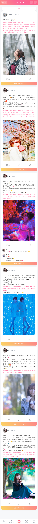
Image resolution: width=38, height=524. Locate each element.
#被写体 (27, 26)
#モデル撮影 (27, 370)
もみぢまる (10, 14)
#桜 (7, 116)
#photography (12, 26)
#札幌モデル (14, 114)
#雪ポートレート (26, 22)
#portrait (5, 26)
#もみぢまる (20, 26)
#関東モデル (22, 114)
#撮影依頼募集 (16, 30)
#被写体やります (26, 30)
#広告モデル (8, 112)
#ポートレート (18, 24)
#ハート (13, 116)
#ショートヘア (23, 116)
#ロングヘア (11, 372)
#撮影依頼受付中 (7, 110)
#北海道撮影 (6, 114)
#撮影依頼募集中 (18, 110)
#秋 (33, 370)
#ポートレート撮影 (29, 24)
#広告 (9, 288)
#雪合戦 (10, 24)
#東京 (30, 452)
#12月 (26, 454)
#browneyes (31, 196)
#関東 (4, 198)
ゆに (8, 90)
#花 (8, 196)
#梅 (10, 116)
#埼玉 (23, 28)
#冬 (30, 114)
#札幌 (18, 288)
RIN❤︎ (7, 255)
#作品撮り (26, 112)
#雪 (19, 22)
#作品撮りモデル (17, 112)
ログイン (4, 2)
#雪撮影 (10, 22)
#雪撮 (15, 22)
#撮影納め (32, 454)
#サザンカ (16, 454)
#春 (27, 114)
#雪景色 (5, 22)
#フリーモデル (16, 32)
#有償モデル (25, 32)
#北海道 (32, 112)
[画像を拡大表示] (19, 54)
